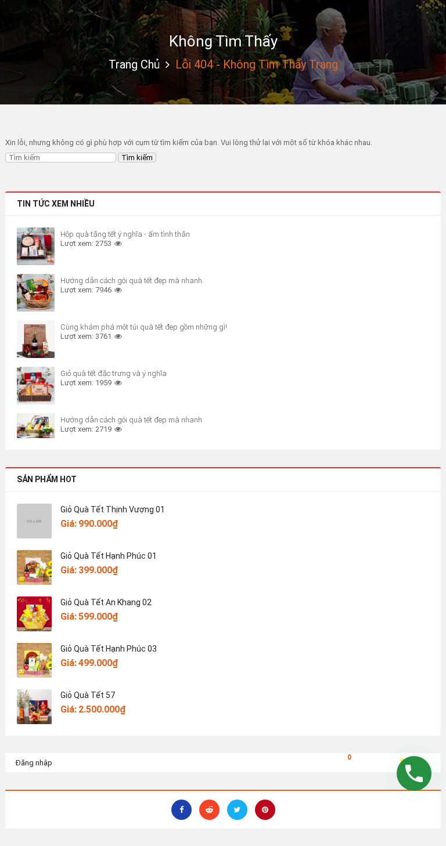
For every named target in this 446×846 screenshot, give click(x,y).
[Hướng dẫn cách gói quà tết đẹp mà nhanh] (36, 425)
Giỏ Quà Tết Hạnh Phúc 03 (108, 648)
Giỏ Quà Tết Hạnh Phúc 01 (108, 556)
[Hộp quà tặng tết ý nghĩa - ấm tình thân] (36, 246)
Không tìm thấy (223, 41)
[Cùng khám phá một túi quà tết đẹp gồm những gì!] (36, 339)
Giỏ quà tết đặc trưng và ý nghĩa (113, 373)
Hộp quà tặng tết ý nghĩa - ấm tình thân (125, 234)
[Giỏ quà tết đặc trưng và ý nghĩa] (36, 385)
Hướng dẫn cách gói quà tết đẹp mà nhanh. (132, 280)
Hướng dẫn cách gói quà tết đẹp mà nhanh (131, 419)
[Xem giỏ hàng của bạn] (340, 761)
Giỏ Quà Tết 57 (87, 695)
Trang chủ (134, 64)
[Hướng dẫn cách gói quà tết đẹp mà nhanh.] (36, 293)
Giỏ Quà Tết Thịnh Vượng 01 (112, 509)
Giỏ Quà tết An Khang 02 (106, 602)
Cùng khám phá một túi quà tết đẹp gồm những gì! (143, 327)
